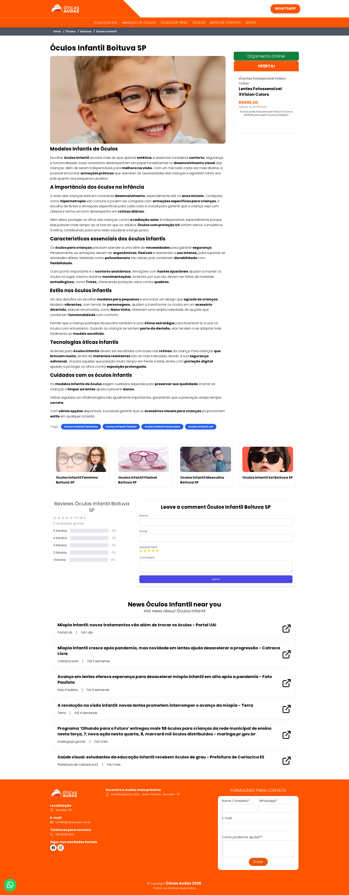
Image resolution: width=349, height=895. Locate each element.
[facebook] (53, 847)
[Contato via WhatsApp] (10, 885)
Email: (143, 531)
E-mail (227, 818)
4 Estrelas (60, 538)
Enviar (258, 861)
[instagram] (60, 847)
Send (216, 579)
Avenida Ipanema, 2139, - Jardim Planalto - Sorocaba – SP (145, 794)
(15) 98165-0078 (64, 834)
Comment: (147, 558)
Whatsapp (285, 8)
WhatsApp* (268, 800)
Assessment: (148, 547)
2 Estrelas (60, 553)
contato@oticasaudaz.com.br (73, 822)
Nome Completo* (236, 800)
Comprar (266, 124)
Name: (144, 516)
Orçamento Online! (266, 56)
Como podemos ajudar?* (242, 837)
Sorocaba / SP (63, 810)
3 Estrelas (60, 545)
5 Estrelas (60, 531)
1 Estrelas (59, 560)
